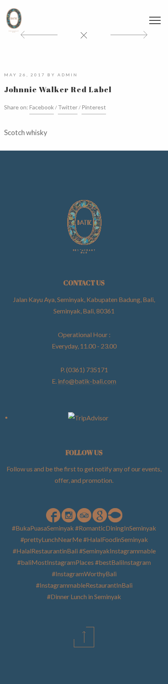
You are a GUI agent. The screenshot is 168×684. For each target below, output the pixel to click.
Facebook (41, 107)
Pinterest (94, 107)
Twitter (67, 107)
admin (67, 74)
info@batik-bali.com (87, 381)
